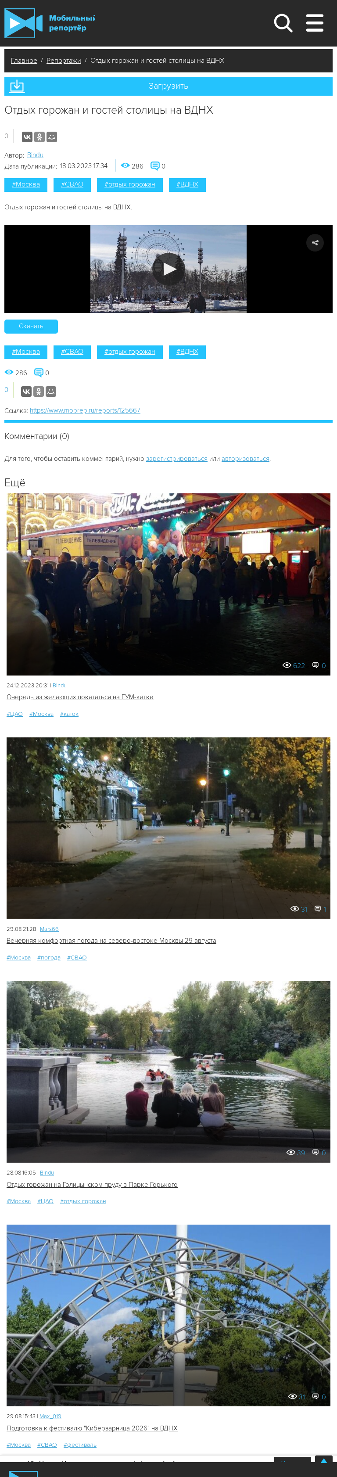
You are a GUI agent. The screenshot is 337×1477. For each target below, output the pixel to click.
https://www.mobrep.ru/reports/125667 (85, 410)
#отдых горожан (129, 184)
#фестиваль (80, 1444)
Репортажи (64, 60)
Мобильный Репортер (49, 23)
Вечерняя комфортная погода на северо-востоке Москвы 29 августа (111, 941)
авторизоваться (245, 459)
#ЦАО (15, 714)
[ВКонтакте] (27, 137)
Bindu (35, 155)
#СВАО (72, 184)
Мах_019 (50, 1416)
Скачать (31, 326)
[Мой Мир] (52, 137)
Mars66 (49, 929)
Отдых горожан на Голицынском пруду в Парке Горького (92, 1185)
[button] (168, 269)
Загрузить (168, 86)
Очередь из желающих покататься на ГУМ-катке (80, 697)
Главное (24, 60)
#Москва (26, 184)
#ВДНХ (187, 184)
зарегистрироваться (177, 459)
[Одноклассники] (39, 137)
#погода (49, 957)
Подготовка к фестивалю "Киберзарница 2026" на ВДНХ (92, 1428)
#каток (69, 714)
